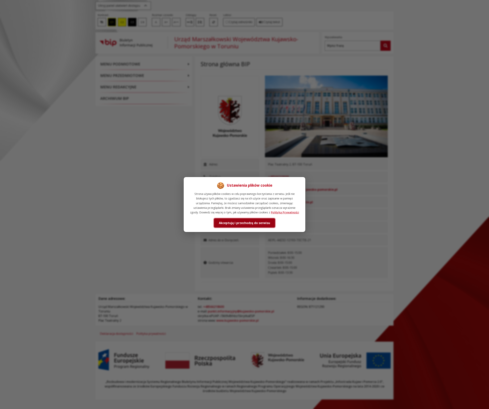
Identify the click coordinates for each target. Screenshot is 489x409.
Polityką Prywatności (285, 212)
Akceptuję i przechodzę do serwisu (244, 223)
